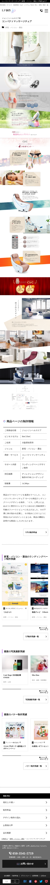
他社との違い (9, 802)
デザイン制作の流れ (12, 817)
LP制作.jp (5, 839)
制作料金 (7, 810)
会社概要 (7, 833)
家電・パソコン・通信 (17, 839)
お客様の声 (8, 825)
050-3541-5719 (22, 853)
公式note (43, 876)
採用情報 (35, 876)
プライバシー (25, 876)
